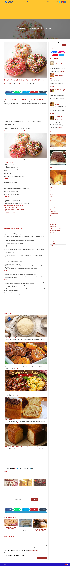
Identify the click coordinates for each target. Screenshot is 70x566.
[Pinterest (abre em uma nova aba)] (63, 2)
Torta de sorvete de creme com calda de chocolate (14, 209)
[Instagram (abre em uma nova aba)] (65, 2)
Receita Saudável (53, 226)
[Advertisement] (35, 11)
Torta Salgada (52, 243)
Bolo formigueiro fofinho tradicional (12, 419)
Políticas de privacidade (33, 550)
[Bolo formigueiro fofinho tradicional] (26, 408)
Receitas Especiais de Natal (55, 230)
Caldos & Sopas (53, 198)
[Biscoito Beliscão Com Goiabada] (11, 482)
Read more (10, 340)
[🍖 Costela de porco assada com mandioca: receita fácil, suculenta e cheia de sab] (26, 380)
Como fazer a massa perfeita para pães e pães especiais (16, 337)
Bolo (51, 196)
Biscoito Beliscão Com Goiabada (9, 486)
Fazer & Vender (53, 211)
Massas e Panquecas (54, 213)
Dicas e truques (53, 207)
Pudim (51, 222)
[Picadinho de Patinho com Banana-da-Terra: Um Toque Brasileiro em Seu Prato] (26, 353)
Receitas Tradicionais (54, 232)
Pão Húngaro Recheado (54, 148)
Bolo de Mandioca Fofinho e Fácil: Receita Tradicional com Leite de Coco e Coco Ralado (21, 446)
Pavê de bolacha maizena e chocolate (12, 210)
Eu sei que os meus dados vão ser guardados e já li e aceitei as (22, 550)
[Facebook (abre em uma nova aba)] (61, 2)
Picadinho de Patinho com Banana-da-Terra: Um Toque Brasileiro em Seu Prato (20, 364)
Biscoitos (22, 83)
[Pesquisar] (64, 45)
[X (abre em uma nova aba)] (60, 2)
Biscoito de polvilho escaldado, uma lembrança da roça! (25, 528)
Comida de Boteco (53, 202)
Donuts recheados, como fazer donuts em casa (38, 30)
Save (34, 91)
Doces (26, 83)
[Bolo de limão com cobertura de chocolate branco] (25, 482)
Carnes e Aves (52, 200)
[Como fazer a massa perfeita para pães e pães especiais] (26, 326)
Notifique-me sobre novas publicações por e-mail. (15, 555)
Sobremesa (52, 239)
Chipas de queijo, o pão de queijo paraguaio (11, 528)
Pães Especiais (53, 215)
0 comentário (32, 83)
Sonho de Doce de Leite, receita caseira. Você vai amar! (15, 207)
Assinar (35, 499)
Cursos (51, 205)
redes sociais (30, 292)
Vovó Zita (7, 83)
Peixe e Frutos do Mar (54, 217)
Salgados (52, 237)
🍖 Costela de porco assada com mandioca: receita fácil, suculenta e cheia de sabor (21, 392)
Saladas (51, 234)
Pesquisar (58, 42)
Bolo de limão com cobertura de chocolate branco (24, 487)
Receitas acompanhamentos (55, 228)
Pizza (51, 220)
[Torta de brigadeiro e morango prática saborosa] (39, 482)
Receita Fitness (53, 224)
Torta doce (52, 241)
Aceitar (67, 564)
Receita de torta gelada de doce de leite (12, 212)
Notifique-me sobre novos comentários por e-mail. (15, 552)
